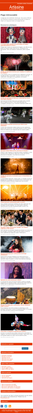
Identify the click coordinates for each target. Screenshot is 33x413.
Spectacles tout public (7, 360)
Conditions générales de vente (19, 410)
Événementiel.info (5, 398)
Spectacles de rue (6, 357)
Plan (27, 410)
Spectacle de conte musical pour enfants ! (11, 280)
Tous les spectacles (6, 375)
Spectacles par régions (7, 377)
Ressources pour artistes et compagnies (11, 388)
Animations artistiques (7, 355)
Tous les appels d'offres (7, 367)
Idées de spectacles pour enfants (9, 385)
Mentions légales (9, 410)
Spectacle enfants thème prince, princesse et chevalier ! (14, 150)
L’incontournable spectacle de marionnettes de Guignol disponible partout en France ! (14, 45)
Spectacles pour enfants (7, 359)
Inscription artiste (21, 3)
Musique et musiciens (7, 356)
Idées (30, 410)
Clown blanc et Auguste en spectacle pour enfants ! (13, 331)
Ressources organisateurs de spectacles (11, 386)
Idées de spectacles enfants (8, 52)
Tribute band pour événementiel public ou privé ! (13, 202)
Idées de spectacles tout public (9, 78)
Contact (16, 411)
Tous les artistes (5, 376)
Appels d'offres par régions (8, 369)
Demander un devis (6, 366)
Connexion (29, 3)
